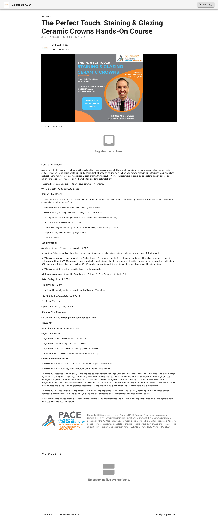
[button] (109, 118)
